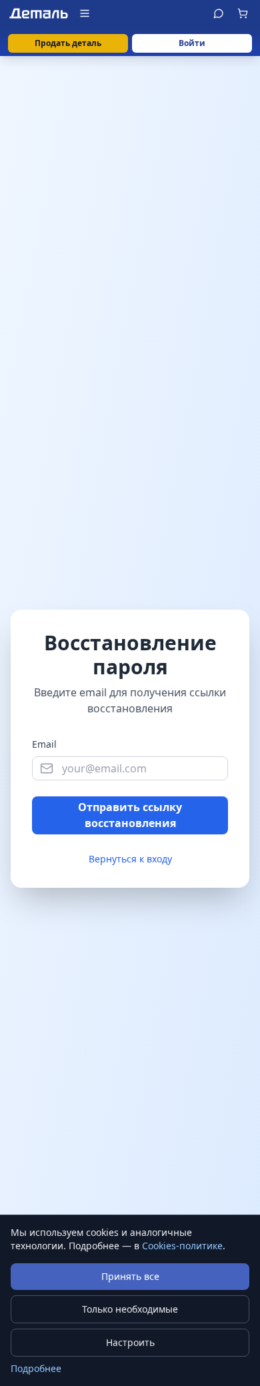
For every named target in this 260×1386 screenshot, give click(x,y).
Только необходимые (130, 1309)
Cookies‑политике (182, 1245)
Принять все (130, 1276)
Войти (192, 43)
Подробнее (36, 1368)
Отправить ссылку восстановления (130, 815)
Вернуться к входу (130, 858)
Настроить (130, 1342)
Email (44, 744)
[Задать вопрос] (218, 13)
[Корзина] (242, 13)
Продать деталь (68, 43)
